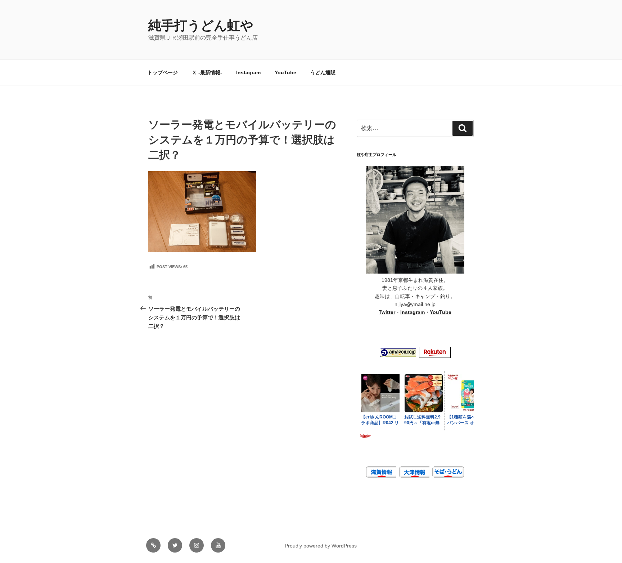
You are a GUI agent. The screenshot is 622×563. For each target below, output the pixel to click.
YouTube (285, 72)
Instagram (248, 72)
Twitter (387, 312)
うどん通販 (322, 72)
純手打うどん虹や (200, 25)
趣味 (380, 296)
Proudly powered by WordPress (321, 546)
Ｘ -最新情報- (207, 72)
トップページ (163, 72)
